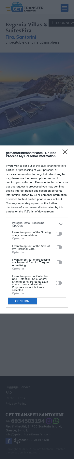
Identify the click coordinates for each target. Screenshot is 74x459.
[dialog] (37, 229)
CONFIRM (22, 301)
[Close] (66, 153)
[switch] (59, 234)
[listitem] (37, 224)
